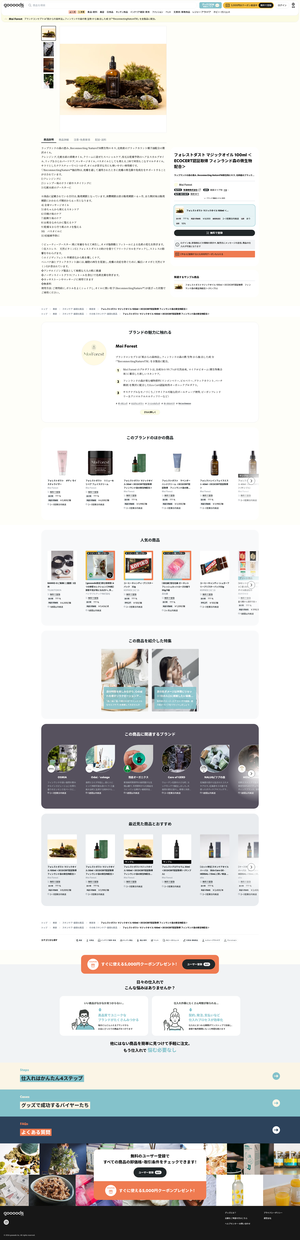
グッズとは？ (230, 1212)
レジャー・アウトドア (201, 11)
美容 (102, 11)
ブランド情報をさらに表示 (215, 198)
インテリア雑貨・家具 (140, 11)
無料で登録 (55, 492)
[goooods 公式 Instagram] (6, 1222)
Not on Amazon (184, 403)
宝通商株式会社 (190, 189)
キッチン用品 (122, 11)
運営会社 (267, 1218)
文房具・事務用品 (182, 11)
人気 (74, 12)
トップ (44, 309)
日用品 (110, 11)
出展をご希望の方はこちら (236, 1218)
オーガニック (123, 403)
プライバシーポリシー (273, 1212)
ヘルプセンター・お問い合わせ (237, 1223)
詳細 (225, 190)
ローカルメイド (169, 403)
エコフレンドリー (137, 403)
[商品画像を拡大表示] (113, 79)
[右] (251, 481)
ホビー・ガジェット (221, 11)
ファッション (157, 11)
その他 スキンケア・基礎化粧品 (103, 313)
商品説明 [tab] (49, 139)
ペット (168, 11)
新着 (82, 12)
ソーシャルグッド (154, 403)
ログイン (282, 5)
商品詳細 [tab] (64, 139)
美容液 (92, 309)
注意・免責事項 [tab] (82, 139)
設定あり (194, 193)
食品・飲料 (92, 11)
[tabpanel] (104, 220)
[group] (198, 964)
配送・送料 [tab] (100, 139)
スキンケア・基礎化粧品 (73, 309)
